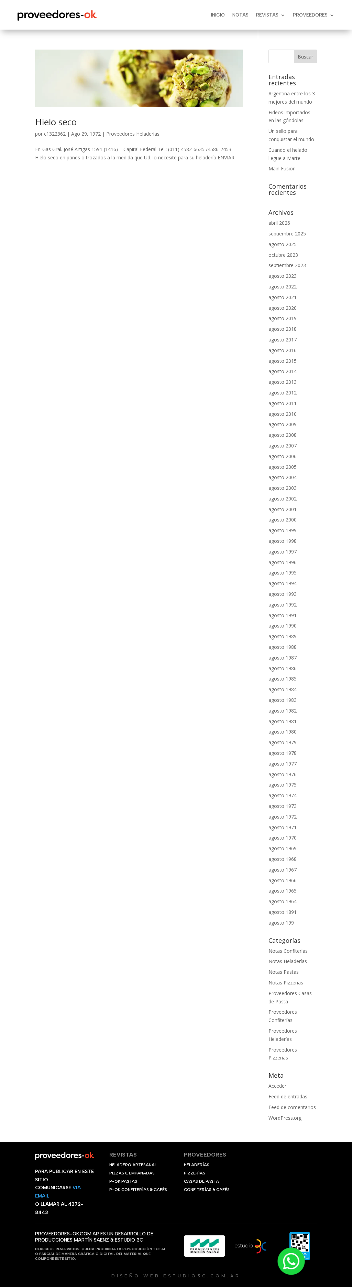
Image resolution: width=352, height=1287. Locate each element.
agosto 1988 (282, 647)
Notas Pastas (283, 972)
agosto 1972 (282, 816)
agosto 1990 (282, 625)
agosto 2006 (282, 456)
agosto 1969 (282, 848)
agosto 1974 (282, 795)
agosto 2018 (282, 329)
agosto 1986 (282, 668)
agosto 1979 (282, 742)
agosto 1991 (282, 615)
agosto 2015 (282, 361)
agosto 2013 (282, 382)
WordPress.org (284, 1118)
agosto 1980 (282, 731)
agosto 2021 (282, 297)
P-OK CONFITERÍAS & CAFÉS (138, 1189)
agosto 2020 (282, 308)
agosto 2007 (282, 445)
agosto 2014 (282, 371)
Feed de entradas (287, 1096)
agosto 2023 (282, 276)
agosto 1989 (282, 636)
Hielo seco (56, 122)
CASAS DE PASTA (201, 1181)
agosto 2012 (282, 392)
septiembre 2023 (287, 265)
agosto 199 (281, 922)
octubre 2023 (283, 255)
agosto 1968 (282, 859)
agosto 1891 (282, 912)
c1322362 (55, 133)
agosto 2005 (282, 467)
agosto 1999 (282, 530)
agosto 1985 (282, 678)
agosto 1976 (282, 774)
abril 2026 (279, 223)
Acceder (277, 1086)
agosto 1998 (282, 541)
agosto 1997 (282, 551)
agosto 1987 (282, 657)
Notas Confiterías (288, 951)
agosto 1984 (282, 689)
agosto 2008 (282, 435)
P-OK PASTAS (123, 1181)
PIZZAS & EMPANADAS (132, 1173)
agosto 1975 (282, 784)
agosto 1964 (282, 901)
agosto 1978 (282, 753)
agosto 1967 (282, 869)
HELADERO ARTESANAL (133, 1164)
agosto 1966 (282, 880)
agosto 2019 (282, 318)
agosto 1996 (282, 562)
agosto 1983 (282, 700)
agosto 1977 (282, 763)
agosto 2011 (282, 403)
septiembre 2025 (287, 233)
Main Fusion (282, 168)
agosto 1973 (282, 806)
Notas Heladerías (287, 961)
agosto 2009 (282, 424)
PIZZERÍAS (194, 1173)
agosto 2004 (282, 477)
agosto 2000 (282, 519)
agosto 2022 (282, 286)
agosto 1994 (282, 583)
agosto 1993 (282, 594)
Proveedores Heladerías (133, 133)
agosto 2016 (282, 350)
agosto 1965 (282, 890)
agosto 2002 (282, 498)
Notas (240, 15)
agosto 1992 (282, 604)
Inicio (218, 15)
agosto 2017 (282, 339)
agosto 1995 (282, 572)
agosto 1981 (282, 721)
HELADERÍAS (196, 1164)
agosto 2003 (282, 488)
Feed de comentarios (292, 1107)
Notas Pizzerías (285, 982)
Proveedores (310, 15)
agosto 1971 (282, 827)
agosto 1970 (282, 837)
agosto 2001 (282, 509)
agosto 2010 (282, 414)
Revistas (267, 15)
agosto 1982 (282, 710)
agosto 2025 (282, 244)
